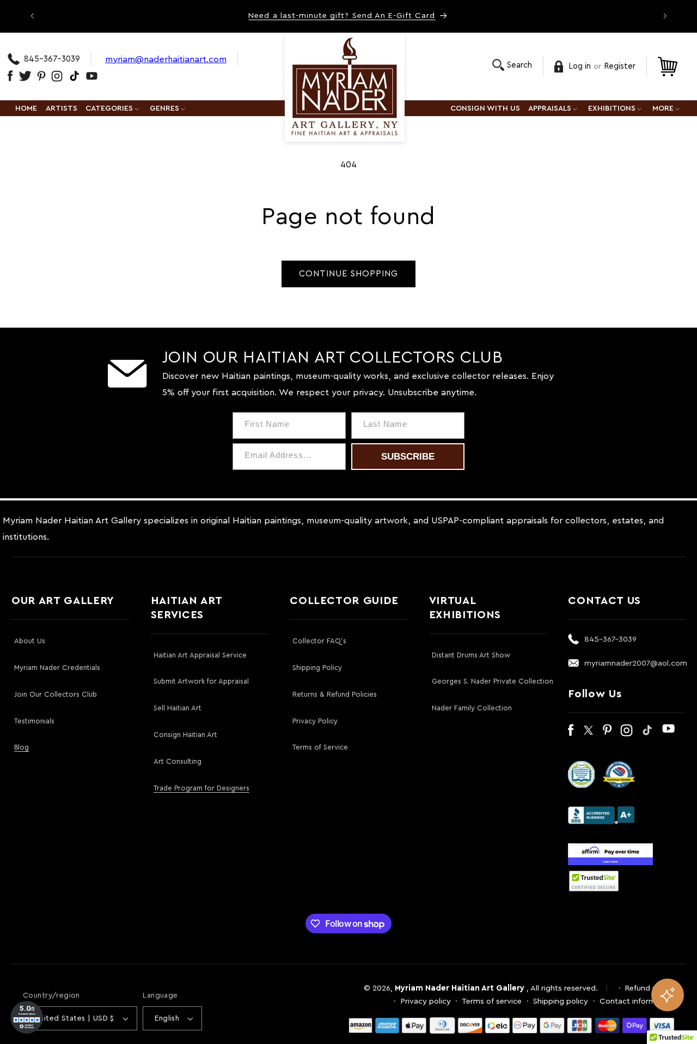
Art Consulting (177, 761)
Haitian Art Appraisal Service (200, 655)
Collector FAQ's (319, 640)
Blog (21, 747)
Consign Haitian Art (185, 734)
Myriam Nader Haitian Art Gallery (459, 988)
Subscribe (408, 456)
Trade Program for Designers (201, 788)
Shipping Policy (317, 667)
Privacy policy (426, 1001)
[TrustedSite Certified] (593, 881)
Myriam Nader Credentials (57, 667)
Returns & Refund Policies (334, 694)
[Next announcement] (665, 16)
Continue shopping (349, 273)
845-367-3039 (52, 59)
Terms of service (492, 1001)
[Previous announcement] (32, 16)
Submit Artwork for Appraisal (201, 681)
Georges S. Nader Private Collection (492, 681)
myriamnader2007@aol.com (635, 663)
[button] (512, 65)
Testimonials (34, 721)
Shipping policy (560, 1001)
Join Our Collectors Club (55, 694)
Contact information (637, 1001)
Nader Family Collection (472, 707)
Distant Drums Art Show (471, 655)
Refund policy (649, 988)
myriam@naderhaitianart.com (166, 59)
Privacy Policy (315, 721)
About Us (29, 640)
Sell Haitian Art (177, 707)
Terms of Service (320, 747)
